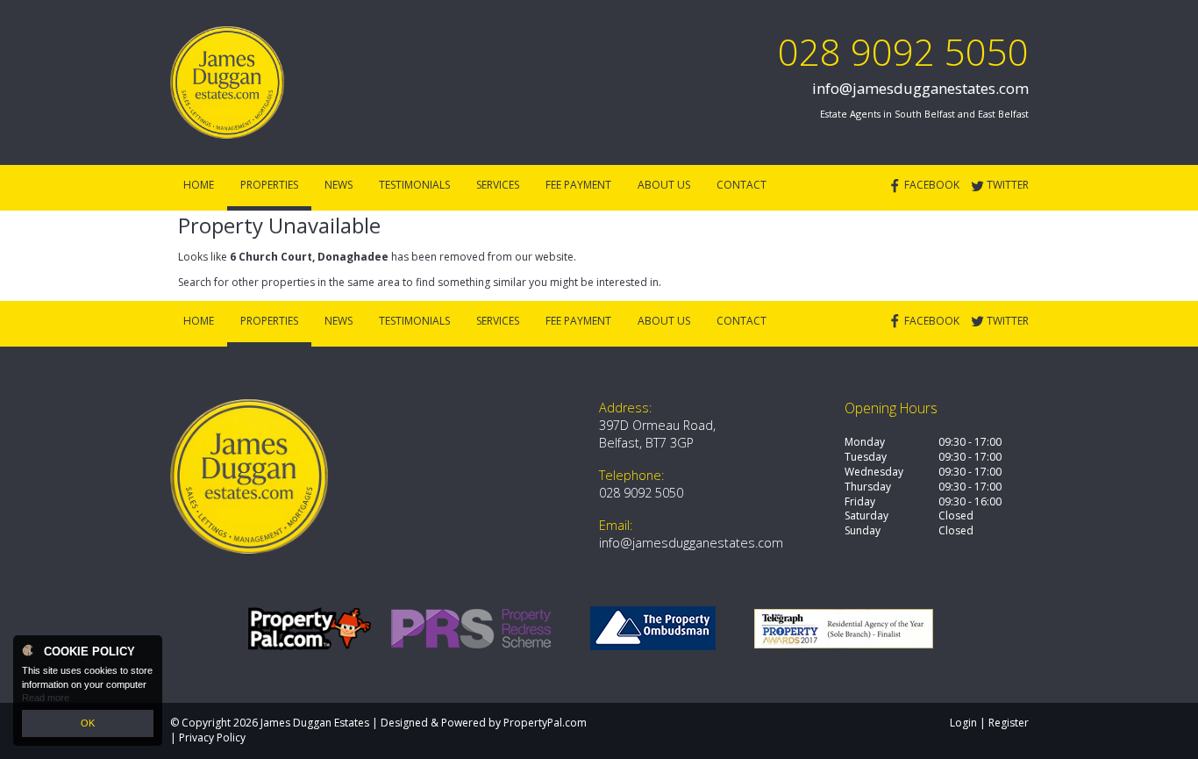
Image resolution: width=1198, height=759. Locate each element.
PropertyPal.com (545, 722)
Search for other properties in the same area (289, 282)
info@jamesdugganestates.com (920, 88)
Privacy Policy (212, 737)
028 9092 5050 (903, 51)
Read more (45, 697)
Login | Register (989, 722)
